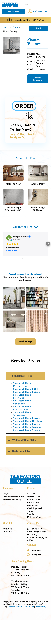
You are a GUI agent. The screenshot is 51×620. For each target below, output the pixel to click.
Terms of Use (29, 606)
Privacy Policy (40, 606)
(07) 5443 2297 (40, 11)
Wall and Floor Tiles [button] (24, 440)
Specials (31, 514)
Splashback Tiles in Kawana (26, 418)
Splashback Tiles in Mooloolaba (22, 402)
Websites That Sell (15, 606)
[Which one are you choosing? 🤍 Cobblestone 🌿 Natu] (14, 298)
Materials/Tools (34, 517)
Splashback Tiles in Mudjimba (27, 421)
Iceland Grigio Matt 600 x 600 (13, 209)
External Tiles (33, 499)
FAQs (5, 493)
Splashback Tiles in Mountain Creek (22, 408)
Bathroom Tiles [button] (21, 451)
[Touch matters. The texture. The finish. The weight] (37, 321)
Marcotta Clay (13, 183)
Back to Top (25, 341)
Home (6, 27)
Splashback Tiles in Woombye (27, 427)
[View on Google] (9, 238)
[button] (3, 244)
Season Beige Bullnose (38, 209)
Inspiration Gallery (12, 499)
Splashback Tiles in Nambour (27, 424)
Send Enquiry (13, 11)
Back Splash (33, 502)
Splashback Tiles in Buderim (26, 392)
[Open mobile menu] (47, 5)
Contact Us (8, 531)
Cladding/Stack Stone (34, 510)
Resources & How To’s (13, 496)
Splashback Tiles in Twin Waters (22, 414)
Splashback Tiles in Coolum (26, 429)
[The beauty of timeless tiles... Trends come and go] (14, 321)
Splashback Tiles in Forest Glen (22, 396)
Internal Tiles (33, 496)
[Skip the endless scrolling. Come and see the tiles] (37, 298)
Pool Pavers (32, 505)
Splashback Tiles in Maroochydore (22, 384)
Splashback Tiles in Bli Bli (25, 389)
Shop (15, 27)
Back (38, 28)
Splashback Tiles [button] (22, 376)
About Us (7, 528)
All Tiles (31, 493)
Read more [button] (11, 250)
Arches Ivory (38, 183)
